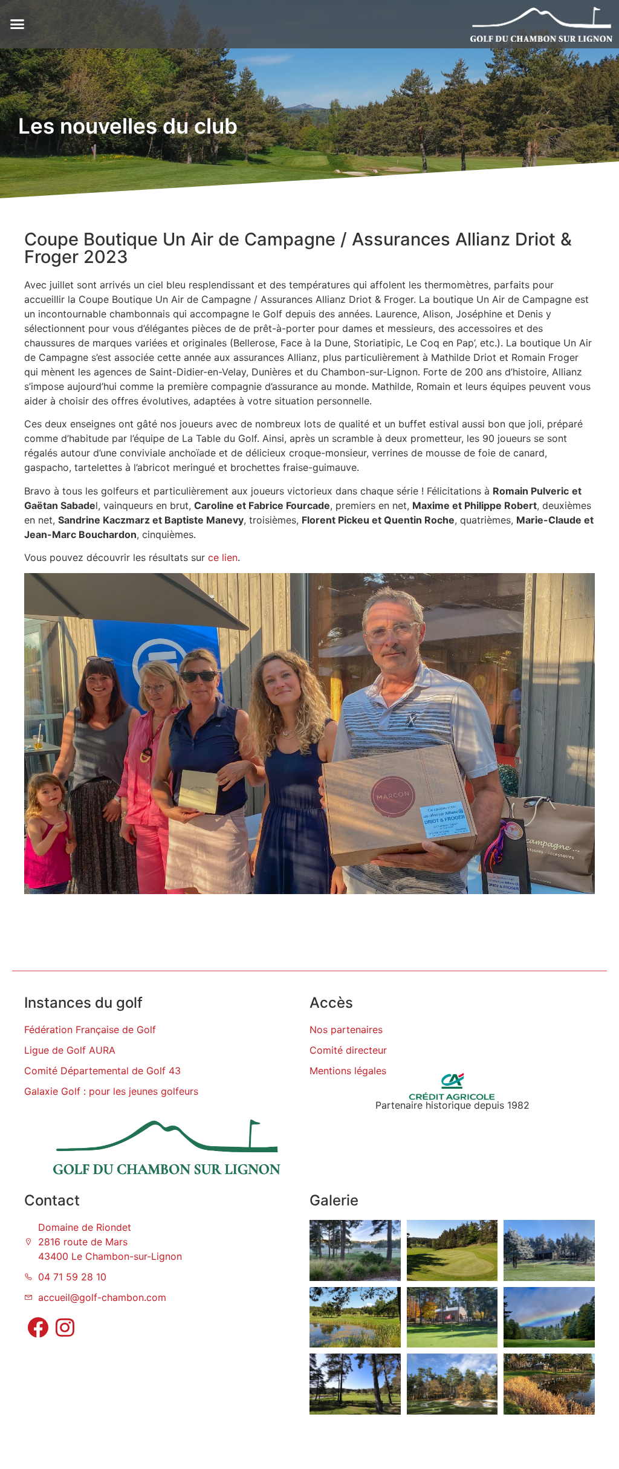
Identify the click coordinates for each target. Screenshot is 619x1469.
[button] (17, 24)
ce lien (223, 557)
